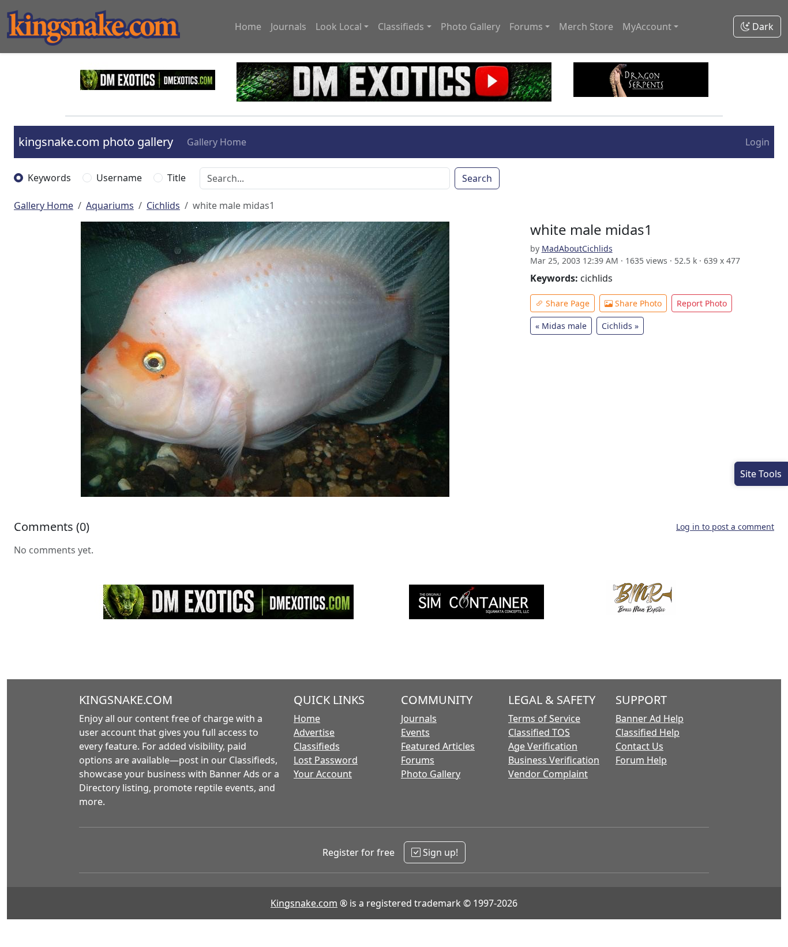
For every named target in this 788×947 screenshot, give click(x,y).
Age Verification (542, 746)
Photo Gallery (470, 26)
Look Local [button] (339, 26)
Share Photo (637, 303)
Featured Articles (438, 746)
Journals (288, 26)
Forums (417, 760)
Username (119, 177)
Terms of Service (544, 718)
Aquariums (110, 205)
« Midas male (561, 325)
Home (248, 26)
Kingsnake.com (304, 903)
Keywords (49, 177)
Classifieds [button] (401, 26)
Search (477, 178)
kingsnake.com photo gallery (95, 141)
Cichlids (163, 205)
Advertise (314, 732)
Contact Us (639, 746)
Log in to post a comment (725, 526)
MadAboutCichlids (577, 248)
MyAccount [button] (646, 26)
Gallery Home (216, 142)
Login (757, 142)
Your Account (323, 774)
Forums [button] (526, 26)
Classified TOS (539, 732)
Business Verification (553, 760)
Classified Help (648, 732)
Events (415, 732)
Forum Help (641, 760)
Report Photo (702, 303)
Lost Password (326, 760)
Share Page (566, 303)
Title (176, 177)
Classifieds (317, 746)
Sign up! (439, 852)
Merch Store (586, 26)
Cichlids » (620, 325)
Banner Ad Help (650, 718)
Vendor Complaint (548, 774)
